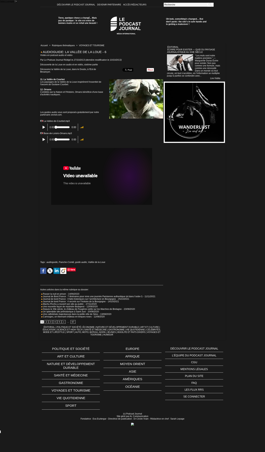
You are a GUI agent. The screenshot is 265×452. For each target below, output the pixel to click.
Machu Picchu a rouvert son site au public (63, 304)
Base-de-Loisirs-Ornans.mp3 (58, 133)
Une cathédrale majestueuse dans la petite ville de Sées (70, 314)
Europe (132, 349)
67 (73, 322)
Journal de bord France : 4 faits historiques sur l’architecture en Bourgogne (79, 299)
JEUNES (111, 332)
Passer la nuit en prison (54, 294)
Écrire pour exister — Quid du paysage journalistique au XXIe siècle (191, 50)
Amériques (132, 379)
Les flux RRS (194, 389)
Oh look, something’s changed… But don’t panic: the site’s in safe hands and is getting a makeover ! (186, 21)
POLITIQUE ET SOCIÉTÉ (69, 327)
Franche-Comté (66, 262)
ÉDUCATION (49, 329)
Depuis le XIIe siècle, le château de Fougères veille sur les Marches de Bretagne (82, 309)
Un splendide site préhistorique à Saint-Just (64, 311)
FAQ (194, 382)
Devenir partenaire (109, 4)
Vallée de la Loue (96, 262)
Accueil (44, 45)
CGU (194, 362)
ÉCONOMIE (88, 327)
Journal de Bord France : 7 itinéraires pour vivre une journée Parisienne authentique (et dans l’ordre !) (92, 296)
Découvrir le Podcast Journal (76, 4)
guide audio (81, 262)
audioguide (52, 262)
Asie (132, 371)
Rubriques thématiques (63, 45)
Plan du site (194, 375)
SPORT (70, 332)
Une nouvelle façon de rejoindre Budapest (63, 306)
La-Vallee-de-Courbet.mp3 (57, 121)
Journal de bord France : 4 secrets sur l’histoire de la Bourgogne (74, 301)
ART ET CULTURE (149, 327)
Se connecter (194, 396)
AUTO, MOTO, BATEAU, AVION (90, 332)
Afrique (132, 356)
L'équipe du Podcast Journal (194, 355)
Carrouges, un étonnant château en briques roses (67, 316)
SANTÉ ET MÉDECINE (95, 329)
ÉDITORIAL (49, 327)
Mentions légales (194, 369)
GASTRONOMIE (116, 329)
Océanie (132, 386)
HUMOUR (108, 334)
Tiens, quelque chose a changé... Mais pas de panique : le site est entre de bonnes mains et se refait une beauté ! (77, 20)
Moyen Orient (132, 364)
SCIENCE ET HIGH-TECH (70, 329)
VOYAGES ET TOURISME (91, 45)
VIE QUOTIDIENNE (135, 329)
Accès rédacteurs (134, 4)
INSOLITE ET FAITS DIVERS (131, 332)
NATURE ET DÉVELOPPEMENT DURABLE (117, 327)
